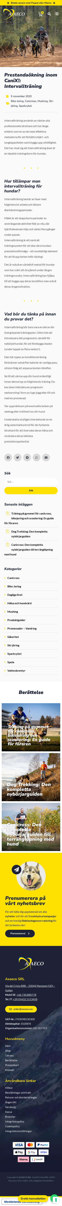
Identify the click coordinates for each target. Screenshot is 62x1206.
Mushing (43, 101)
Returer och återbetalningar (21, 1097)
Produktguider (16, 620)
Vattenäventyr (16, 670)
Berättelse (11, 1060)
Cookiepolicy (12, 1126)
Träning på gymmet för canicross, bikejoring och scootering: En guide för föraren (29, 518)
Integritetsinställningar (18, 1131)
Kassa (8, 1111)
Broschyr (10, 1116)
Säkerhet (13, 636)
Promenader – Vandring (22, 628)
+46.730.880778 (26, 994)
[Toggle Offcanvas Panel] (55, 14)
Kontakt (9, 1069)
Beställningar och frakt (18, 1092)
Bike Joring (17, 101)
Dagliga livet (14, 594)
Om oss (9, 1055)
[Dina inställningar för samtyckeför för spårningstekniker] (56, 1200)
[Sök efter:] (31, 481)
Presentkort (12, 1065)
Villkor (9, 1087)
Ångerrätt (11, 1102)
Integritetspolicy (14, 1121)
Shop (8, 1050)
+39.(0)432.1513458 (25, 999)
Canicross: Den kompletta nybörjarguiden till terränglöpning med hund (28, 549)
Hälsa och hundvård (19, 603)
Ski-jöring (13, 645)
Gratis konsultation (33, 1198)
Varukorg (10, 1107)
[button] (8, 457)
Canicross (30, 101)
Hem (8, 1045)
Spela (10, 662)
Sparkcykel (25, 106)
